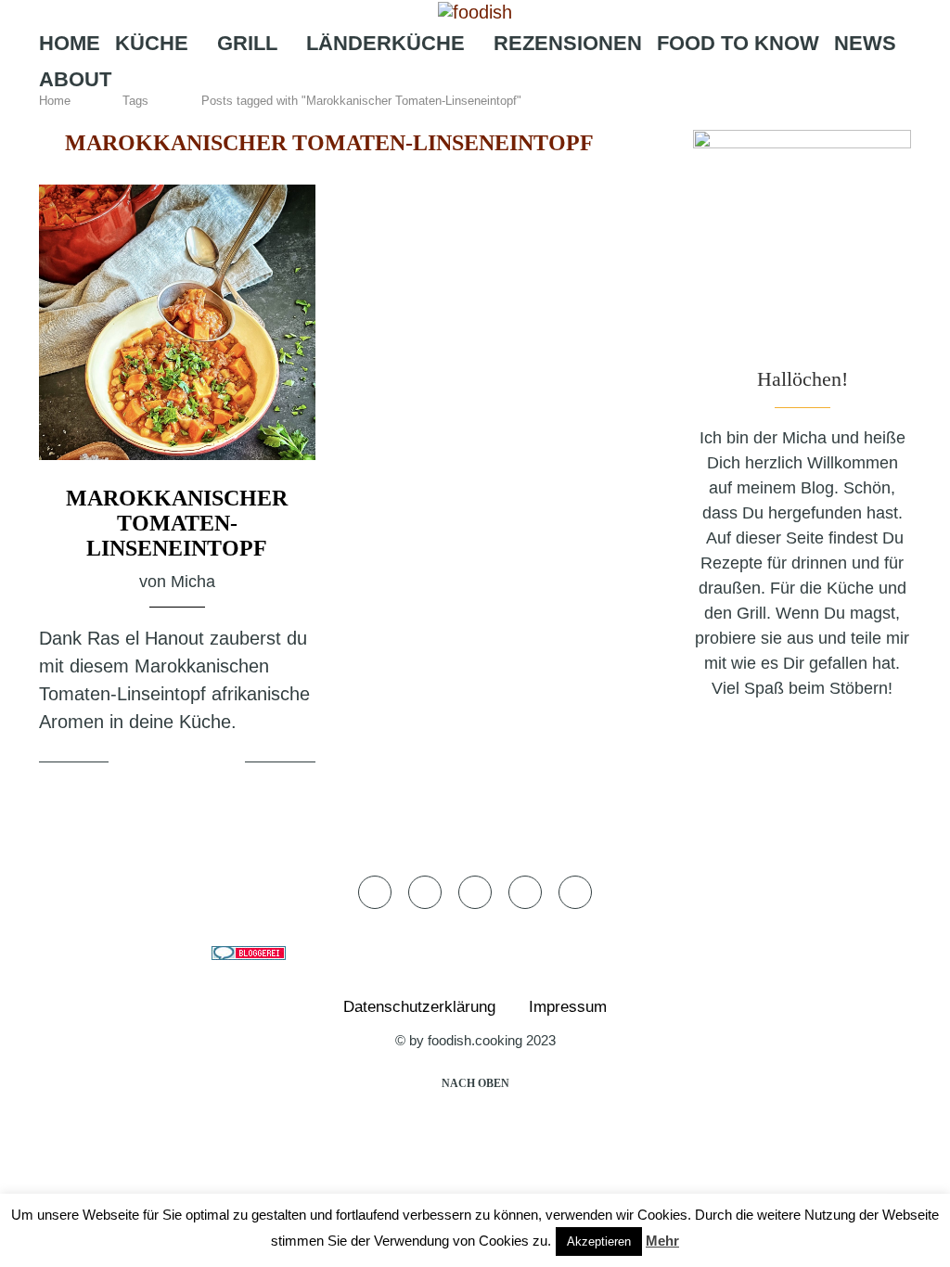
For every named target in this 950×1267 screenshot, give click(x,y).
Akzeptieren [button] (599, 1241)
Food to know (738, 43)
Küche (151, 43)
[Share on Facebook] (157, 762)
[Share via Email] (228, 762)
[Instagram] (464, 116)
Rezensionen (568, 43)
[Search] (567, 116)
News (865, 43)
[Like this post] (126, 762)
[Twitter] (437, 116)
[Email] (524, 116)
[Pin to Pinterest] (202, 762)
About (75, 79)
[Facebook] (411, 116)
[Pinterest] (494, 116)
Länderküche (385, 43)
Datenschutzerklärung (419, 1007)
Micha (193, 581)
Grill (247, 43)
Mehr (662, 1240)
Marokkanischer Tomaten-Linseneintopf (177, 523)
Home (69, 43)
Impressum (568, 1007)
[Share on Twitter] (179, 762)
